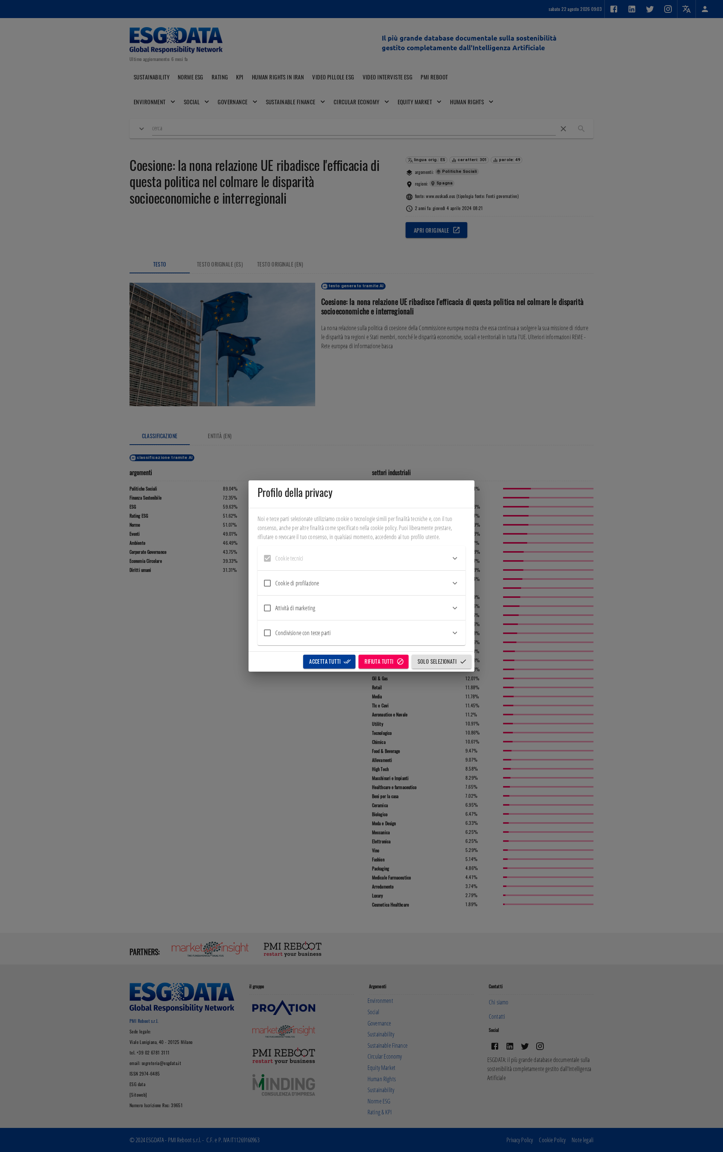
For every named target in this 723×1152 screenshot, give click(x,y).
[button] (361, 558)
